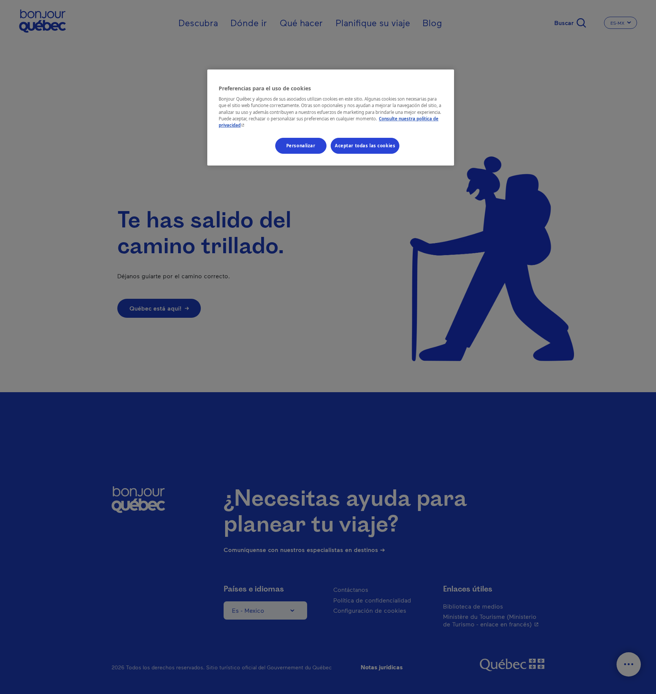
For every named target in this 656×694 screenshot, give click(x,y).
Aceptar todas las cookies (365, 145)
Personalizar (300, 145)
